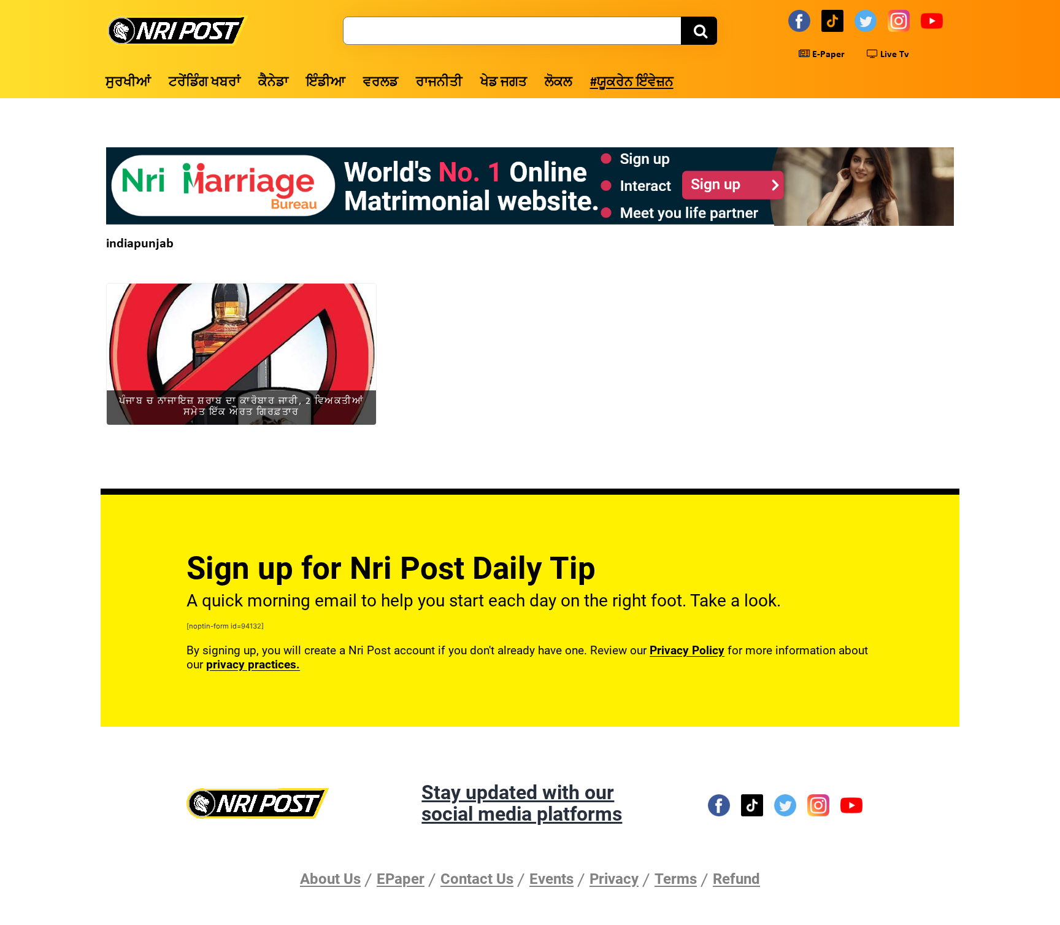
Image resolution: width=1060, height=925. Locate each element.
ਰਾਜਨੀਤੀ (439, 82)
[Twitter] (867, 20)
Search (699, 31)
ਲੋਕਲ (558, 82)
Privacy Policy (687, 650)
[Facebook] (801, 20)
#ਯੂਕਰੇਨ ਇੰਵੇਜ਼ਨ (632, 82)
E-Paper (827, 55)
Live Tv (893, 55)
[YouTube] (934, 20)
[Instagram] (900, 20)
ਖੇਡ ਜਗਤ (503, 82)
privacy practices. (253, 664)
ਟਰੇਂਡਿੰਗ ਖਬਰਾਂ (204, 82)
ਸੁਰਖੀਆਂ (128, 82)
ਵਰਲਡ (380, 82)
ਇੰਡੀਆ (325, 82)
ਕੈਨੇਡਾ (273, 82)
